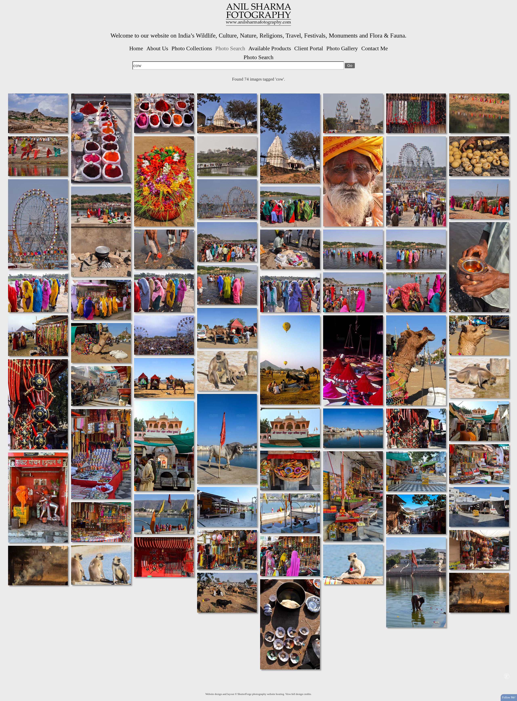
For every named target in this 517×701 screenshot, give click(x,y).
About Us (157, 48)
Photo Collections (191, 48)
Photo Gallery (342, 48)
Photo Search (230, 48)
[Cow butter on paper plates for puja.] (290, 623)
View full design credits (298, 694)
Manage (511, 2)
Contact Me (374, 48)
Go (349, 65)
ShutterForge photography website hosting (260, 694)
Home (136, 48)
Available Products (269, 48)
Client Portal (308, 48)
